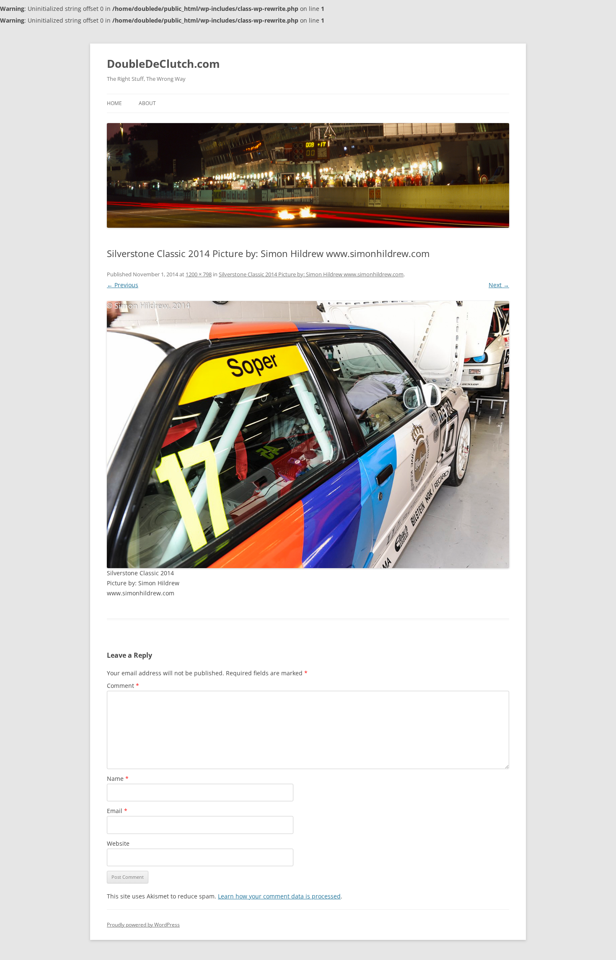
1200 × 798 (199, 274)
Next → (499, 285)
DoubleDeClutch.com (163, 63)
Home (114, 103)
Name (118, 778)
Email (117, 811)
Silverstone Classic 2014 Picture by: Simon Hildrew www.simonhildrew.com (311, 274)
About (147, 103)
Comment (123, 686)
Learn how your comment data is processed (279, 896)
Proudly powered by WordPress (143, 924)
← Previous (122, 285)
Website (118, 843)
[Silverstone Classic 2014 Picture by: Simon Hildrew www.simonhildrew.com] (308, 434)
